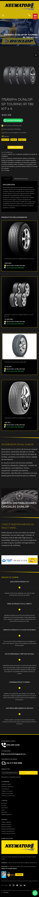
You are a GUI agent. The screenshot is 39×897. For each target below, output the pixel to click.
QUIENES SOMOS (6, 784)
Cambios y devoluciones (7, 831)
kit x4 (23, 160)
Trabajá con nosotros (7, 791)
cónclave (6, 892)
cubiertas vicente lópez (28, 158)
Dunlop (3, 160)
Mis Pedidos (4, 808)
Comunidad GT (5, 789)
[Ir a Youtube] (21, 885)
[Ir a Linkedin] (24, 885)
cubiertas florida (17, 158)
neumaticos (11, 162)
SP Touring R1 (5, 168)
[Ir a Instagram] (13, 885)
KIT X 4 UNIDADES (17, 154)
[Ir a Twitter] (17, 885)
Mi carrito (3, 805)
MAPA (35, 17)
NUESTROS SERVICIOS (7, 786)
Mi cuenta (4, 803)
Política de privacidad (7, 793)
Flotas (2, 810)
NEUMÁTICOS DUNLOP (29, 154)
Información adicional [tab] (21, 178)
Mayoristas (4, 812)
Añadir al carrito (15, 147)
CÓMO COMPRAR (6, 822)
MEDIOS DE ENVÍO (6, 827)
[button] (36, 55)
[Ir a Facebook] (10, 885)
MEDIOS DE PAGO (6, 824)
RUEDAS (28, 166)
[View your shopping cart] (29, 15)
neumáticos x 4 (22, 164)
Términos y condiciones (7, 795)
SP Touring (34, 166)
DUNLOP (10, 154)
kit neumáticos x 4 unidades (13, 160)
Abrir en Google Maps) (9, 868)
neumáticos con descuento (22, 162)
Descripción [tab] (7, 179)
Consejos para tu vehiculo (8, 833)
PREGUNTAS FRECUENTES (8, 829)
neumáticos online (12, 164)
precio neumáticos (10, 166)
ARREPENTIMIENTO (6, 814)
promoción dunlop (21, 166)
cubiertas (9, 158)
